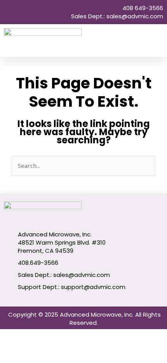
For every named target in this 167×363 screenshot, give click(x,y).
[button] (157, 40)
